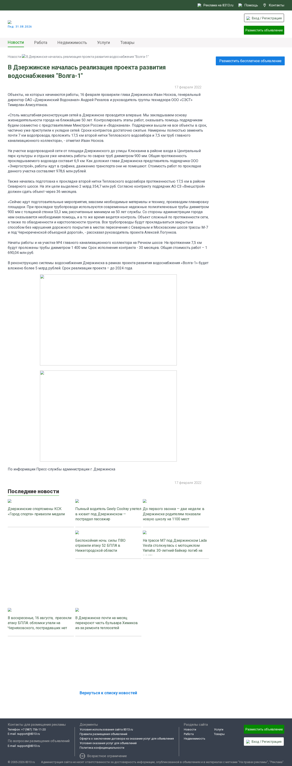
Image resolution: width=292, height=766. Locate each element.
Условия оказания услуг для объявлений (108, 743)
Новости (16, 42)
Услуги (103, 42)
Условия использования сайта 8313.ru (106, 729)
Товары (127, 42)
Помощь (251, 5)
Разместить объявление (264, 30)
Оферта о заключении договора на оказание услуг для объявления (127, 738)
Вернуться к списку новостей (108, 692)
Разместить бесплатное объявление (250, 61)
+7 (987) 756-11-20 (33, 729)
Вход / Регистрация (267, 18)
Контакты (276, 5)
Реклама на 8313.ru (218, 5)
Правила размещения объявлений (103, 734)
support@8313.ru (28, 733)
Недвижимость (72, 42)
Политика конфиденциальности (102, 747)
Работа (40, 42)
